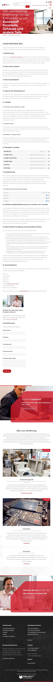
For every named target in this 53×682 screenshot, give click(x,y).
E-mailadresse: (7, 344)
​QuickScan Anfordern (9, 658)
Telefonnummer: (8, 351)
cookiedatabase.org (24, 291)
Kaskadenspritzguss (33, 634)
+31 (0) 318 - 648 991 (11, 319)
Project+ (30, 640)
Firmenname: (7, 330)
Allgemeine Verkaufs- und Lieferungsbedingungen (36, 669)
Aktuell (34, 5)
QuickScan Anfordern (29, 408)
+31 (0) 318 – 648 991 (33, 648)
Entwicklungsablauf (8, 630)
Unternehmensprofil (26, 493)
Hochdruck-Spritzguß (34, 630)
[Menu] (50, 4)
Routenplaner (31, 663)
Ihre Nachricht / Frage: (9, 358)
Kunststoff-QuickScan (9, 636)
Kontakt (46, 5)
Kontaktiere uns (29, 597)
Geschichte (26, 543)
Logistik (5, 634)
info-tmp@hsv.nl (32, 650)
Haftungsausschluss (31, 671)
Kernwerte (26, 563)
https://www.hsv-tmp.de (16, 57)
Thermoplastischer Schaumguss (36, 632)
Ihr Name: (5, 337)
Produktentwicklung (9, 628)
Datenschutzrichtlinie (22, 671)
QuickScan (39, 5)
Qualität (5, 632)
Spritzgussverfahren (33, 628)
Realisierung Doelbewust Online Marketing (26, 674)
